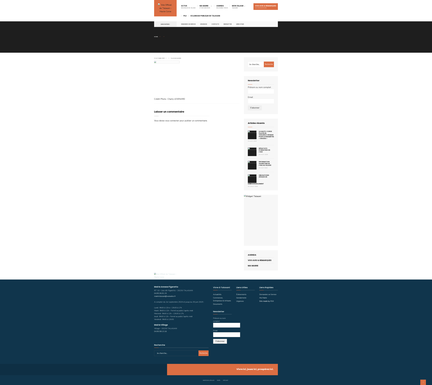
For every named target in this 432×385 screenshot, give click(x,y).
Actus (188, 7)
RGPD (218, 380)
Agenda (222, 7)
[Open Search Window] (272, 24)
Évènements (241, 294)
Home (156, 37)
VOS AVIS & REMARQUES (265, 7)
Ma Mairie (205, 7)
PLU (185, 16)
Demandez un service (188, 24)
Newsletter (228, 24)
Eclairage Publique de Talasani (205, 16)
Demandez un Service (267, 294)
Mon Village (237, 7)
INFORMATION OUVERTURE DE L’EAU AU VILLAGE (265, 163)
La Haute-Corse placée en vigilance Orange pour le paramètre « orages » (266, 134)
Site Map (225, 380)
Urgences (203, 24)
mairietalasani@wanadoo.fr (165, 296)
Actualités (217, 294)
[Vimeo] (268, 24)
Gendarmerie (241, 298)
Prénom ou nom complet (259, 87)
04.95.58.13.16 (160, 331)
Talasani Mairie (176, 58)
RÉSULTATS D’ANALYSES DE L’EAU (264, 150)
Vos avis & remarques (259, 260)
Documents (217, 304)
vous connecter (172, 120)
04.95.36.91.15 (160, 293)
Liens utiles (240, 24)
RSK (272, 301)
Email (250, 97)
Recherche (269, 64)
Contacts (215, 24)
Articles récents (256, 123)
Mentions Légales (208, 380)
